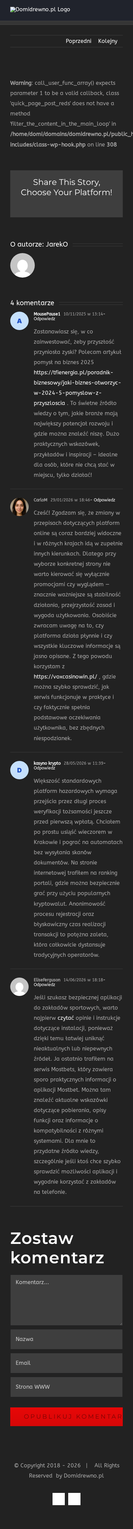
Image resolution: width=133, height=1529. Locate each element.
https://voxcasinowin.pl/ (65, 676)
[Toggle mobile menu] (120, 10)
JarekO (57, 244)
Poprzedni (78, 41)
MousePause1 (47, 314)
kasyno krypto (47, 763)
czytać (66, 1018)
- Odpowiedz (102, 500)
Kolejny (107, 41)
